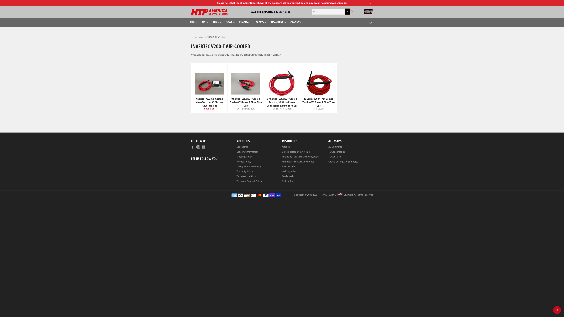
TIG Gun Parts (334, 156)
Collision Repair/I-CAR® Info (296, 152)
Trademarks (288, 176)
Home (194, 37)
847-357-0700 (282, 12)
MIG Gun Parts (335, 147)
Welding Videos (289, 171)
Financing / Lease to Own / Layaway (300, 156)
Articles (286, 147)
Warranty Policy (244, 171)
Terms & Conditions (246, 176)
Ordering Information (247, 152)
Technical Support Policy (249, 181)
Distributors (288, 181)
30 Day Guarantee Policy (248, 166)
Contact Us (242, 147)
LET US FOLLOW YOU (204, 158)
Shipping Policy (244, 156)
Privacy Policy (243, 161)
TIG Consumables (336, 152)
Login (370, 22)
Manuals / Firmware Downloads (298, 161)
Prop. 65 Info (288, 166)
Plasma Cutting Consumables (343, 161)
